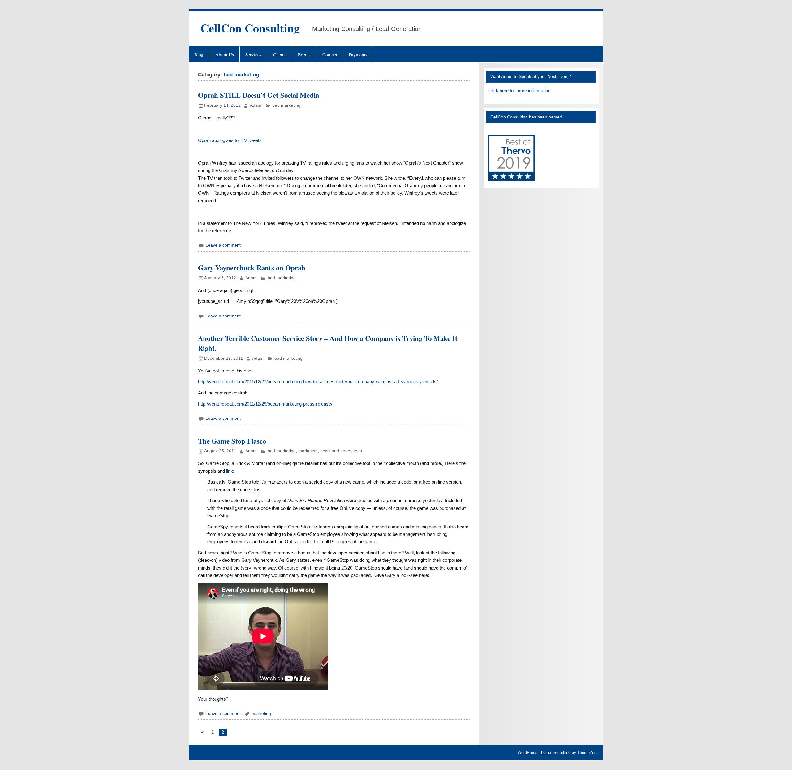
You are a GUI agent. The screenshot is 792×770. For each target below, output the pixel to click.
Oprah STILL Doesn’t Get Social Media (258, 95)
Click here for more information (519, 90)
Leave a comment (223, 245)
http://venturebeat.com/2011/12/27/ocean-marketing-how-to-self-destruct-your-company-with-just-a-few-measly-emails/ (318, 381)
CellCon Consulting (250, 28)
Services (253, 54)
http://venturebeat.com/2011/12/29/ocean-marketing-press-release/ (265, 404)
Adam (255, 105)
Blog (199, 54)
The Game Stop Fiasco (232, 441)
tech (358, 451)
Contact (329, 54)
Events (304, 54)
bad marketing (286, 105)
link (229, 471)
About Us (224, 54)
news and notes (335, 451)
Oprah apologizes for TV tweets (230, 140)
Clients (279, 54)
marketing (308, 451)
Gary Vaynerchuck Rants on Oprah (251, 268)
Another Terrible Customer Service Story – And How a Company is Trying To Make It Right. (328, 343)
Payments (358, 54)
